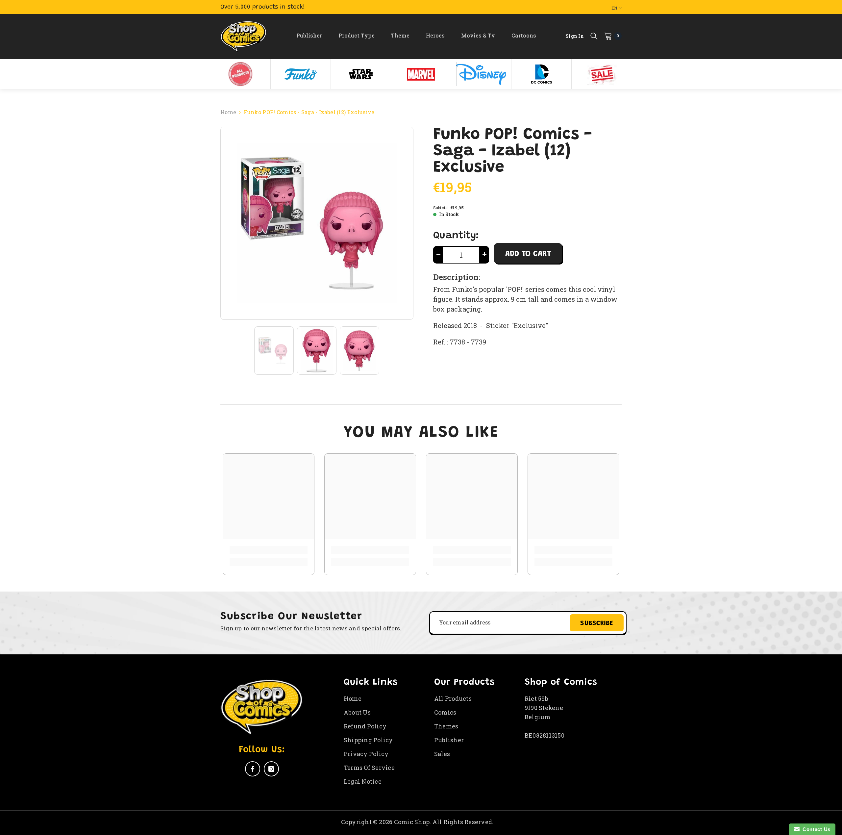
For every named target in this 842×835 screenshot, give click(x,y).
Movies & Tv (478, 35)
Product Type (356, 35)
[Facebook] (252, 768)
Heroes (435, 35)
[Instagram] (271, 768)
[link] (269, 550)
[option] (240, 74)
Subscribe (596, 623)
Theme (400, 35)
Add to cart (528, 254)
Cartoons (523, 35)
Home (228, 112)
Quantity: (456, 236)
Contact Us (815, 829)
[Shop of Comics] (240, 74)
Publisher (309, 35)
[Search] (594, 35)
